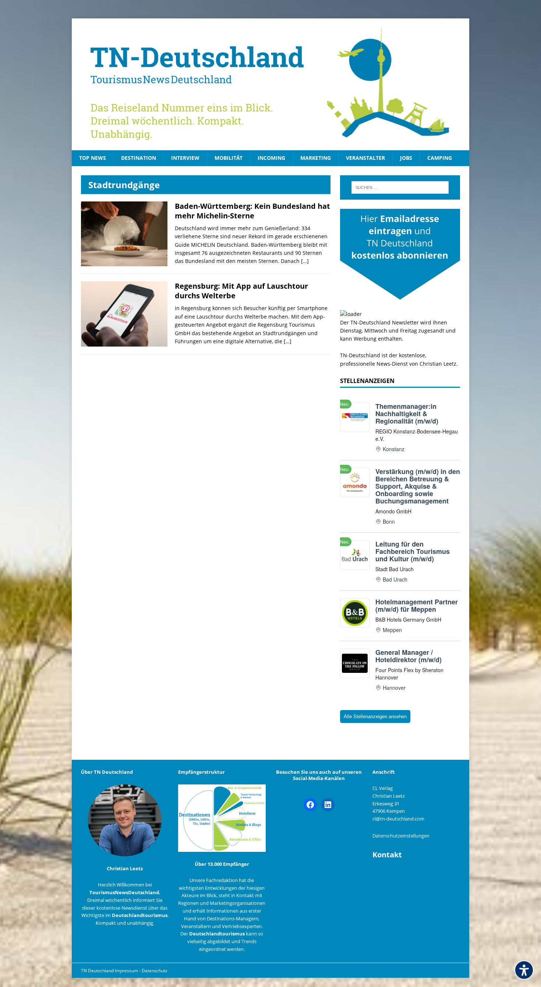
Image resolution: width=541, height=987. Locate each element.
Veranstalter (365, 157)
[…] (305, 260)
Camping (439, 157)
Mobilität (229, 157)
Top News (92, 157)
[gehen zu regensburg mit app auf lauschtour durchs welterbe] (124, 342)
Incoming (271, 157)
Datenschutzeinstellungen (400, 835)
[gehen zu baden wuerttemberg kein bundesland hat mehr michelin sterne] (124, 262)
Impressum (127, 970)
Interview (185, 157)
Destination (138, 157)
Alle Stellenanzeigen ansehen (375, 716)
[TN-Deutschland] (270, 84)
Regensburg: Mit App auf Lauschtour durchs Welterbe (241, 291)
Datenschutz (154, 970)
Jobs (406, 157)
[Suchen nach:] (400, 187)
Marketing (315, 157)
